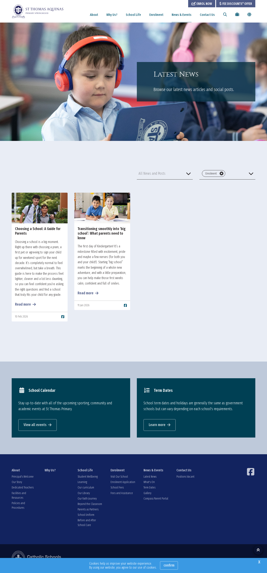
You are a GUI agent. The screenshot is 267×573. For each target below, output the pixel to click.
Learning (82, 482)
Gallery (147, 493)
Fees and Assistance (122, 493)
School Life (133, 15)
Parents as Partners (88, 509)
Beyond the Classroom (90, 504)
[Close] (221, 173)
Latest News (150, 476)
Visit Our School (119, 476)
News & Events (181, 15)
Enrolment (156, 15)
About (94, 15)
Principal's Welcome (23, 476)
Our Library (84, 493)
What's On (149, 482)
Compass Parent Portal (156, 498)
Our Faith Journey (87, 498)
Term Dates (149, 487)
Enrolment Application (123, 482)
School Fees (117, 487)
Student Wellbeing (88, 476)
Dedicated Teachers (23, 487)
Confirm (169, 565)
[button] (165, 173)
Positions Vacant (185, 476)
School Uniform (86, 515)
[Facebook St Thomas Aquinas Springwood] (251, 472)
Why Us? (111, 15)
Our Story (17, 482)
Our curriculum (86, 487)
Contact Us (207, 15)
